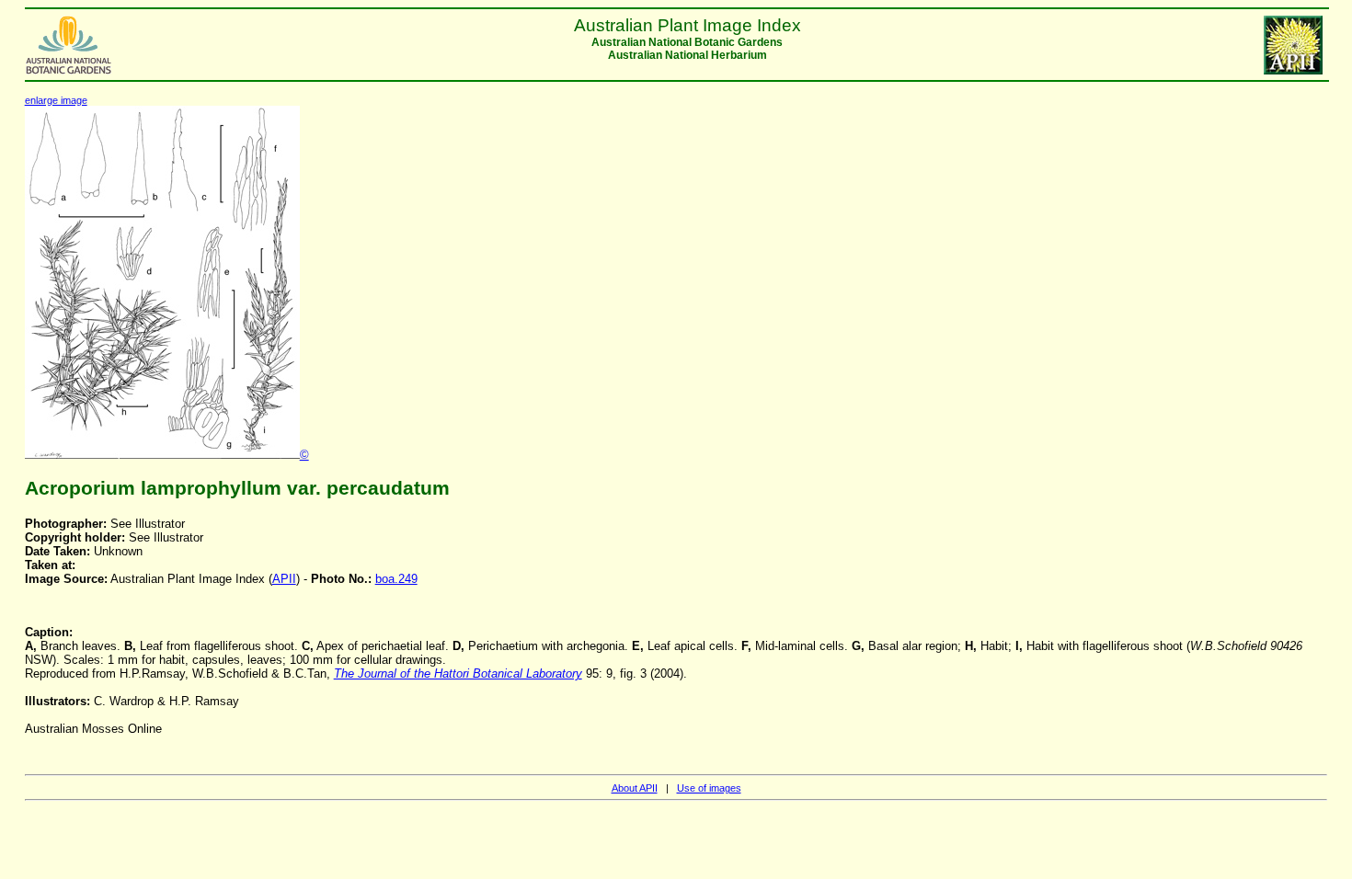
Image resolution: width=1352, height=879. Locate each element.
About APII (635, 787)
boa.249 (396, 579)
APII (284, 579)
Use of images (709, 787)
